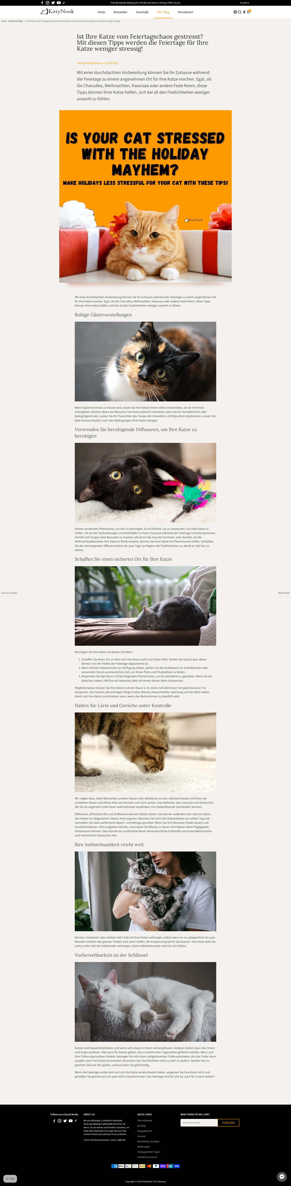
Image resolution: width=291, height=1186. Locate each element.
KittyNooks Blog (15, 21)
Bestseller (120, 12)
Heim (101, 12)
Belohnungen (143, 1146)
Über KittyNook (144, 1120)
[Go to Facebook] (42, 3)
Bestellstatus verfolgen (148, 1141)
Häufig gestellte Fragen (148, 1151)
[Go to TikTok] (64, 3)
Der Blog (163, 12)
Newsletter (185, 12)
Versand (141, 1136)
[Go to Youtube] (59, 3)
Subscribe (228, 1122)
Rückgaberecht (144, 1131)
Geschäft (142, 12)
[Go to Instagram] (47, 3)
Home (4, 21)
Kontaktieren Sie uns (147, 1157)
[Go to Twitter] (53, 3)
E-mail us (244, 3)
